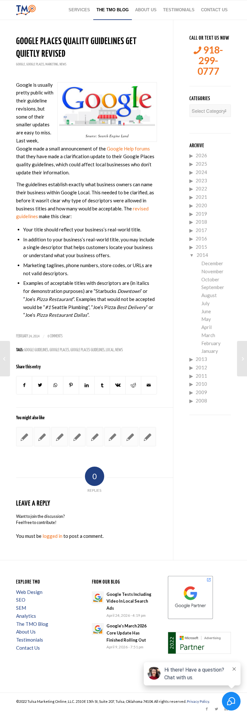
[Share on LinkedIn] (86, 385)
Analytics (26, 616)
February (211, 343)
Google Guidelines (36, 350)
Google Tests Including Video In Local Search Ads (128, 601)
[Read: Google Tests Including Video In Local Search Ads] (98, 597)
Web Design (29, 592)
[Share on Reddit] (133, 385)
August (209, 295)
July (205, 303)
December (212, 263)
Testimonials (29, 640)
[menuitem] (79, 10)
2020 (201, 205)
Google (20, 64)
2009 (201, 392)
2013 (201, 359)
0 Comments (55, 336)
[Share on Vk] (117, 385)
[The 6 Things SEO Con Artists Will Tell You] (77, 436)
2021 (201, 197)
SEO (20, 600)
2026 (201, 155)
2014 (202, 255)
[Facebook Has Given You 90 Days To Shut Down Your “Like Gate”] (130, 436)
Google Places (35, 64)
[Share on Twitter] (39, 385)
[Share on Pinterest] (70, 385)
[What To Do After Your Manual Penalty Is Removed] (42, 436)
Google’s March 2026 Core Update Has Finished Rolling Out (126, 632)
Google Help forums (128, 148)
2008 (201, 400)
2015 (201, 247)
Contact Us (28, 648)
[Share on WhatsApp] (55, 385)
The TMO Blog (32, 624)
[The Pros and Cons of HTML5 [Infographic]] (147, 436)
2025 (201, 164)
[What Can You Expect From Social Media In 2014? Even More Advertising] (59, 436)
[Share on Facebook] (24, 385)
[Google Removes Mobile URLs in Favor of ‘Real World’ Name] (112, 436)
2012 (201, 367)
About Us (26, 632)
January (209, 351)
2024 (201, 172)
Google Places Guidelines (87, 350)
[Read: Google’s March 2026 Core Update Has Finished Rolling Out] (98, 629)
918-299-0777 (210, 60)
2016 (201, 238)
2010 (201, 384)
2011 (201, 376)
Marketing (51, 64)
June (206, 311)
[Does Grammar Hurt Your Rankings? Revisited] (5, 358)
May (206, 319)
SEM (21, 608)
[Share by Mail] (149, 385)
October (210, 279)
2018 (201, 222)
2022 (201, 188)
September (212, 287)
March (208, 335)
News (62, 64)
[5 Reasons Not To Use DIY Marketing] (24, 436)
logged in (52, 536)
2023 (201, 180)
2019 (201, 214)
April (206, 327)
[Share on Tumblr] (102, 385)
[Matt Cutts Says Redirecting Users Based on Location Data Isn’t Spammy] (95, 436)
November (212, 271)
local (110, 350)
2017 (201, 230)
